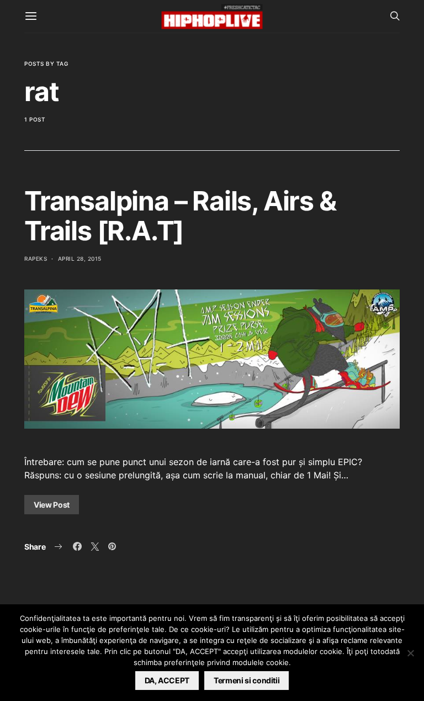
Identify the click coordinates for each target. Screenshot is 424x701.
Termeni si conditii (246, 680)
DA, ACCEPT (167, 680)
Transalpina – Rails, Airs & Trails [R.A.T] (180, 216)
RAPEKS (35, 258)
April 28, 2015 (80, 258)
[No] (410, 652)
